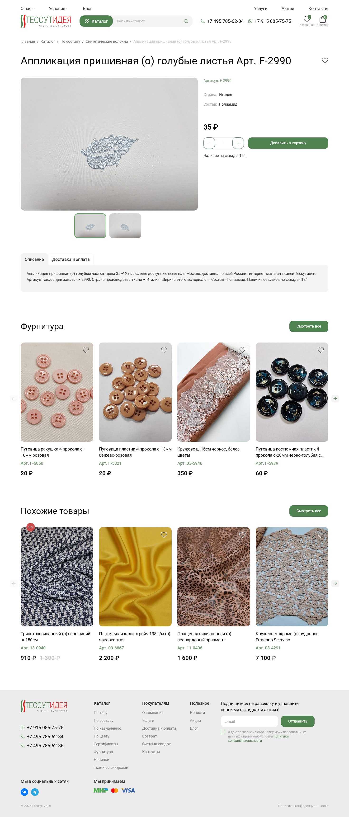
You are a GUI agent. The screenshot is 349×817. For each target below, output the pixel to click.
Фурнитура (103, 752)
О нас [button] (26, 8)
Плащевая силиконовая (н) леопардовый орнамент (204, 636)
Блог (87, 8)
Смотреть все (309, 326)
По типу (101, 712)
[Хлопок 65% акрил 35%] (57, 576)
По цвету (101, 736)
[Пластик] (135, 392)
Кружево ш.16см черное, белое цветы (208, 452)
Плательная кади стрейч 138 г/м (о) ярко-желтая (134, 636)
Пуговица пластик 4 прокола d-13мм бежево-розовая (135, 452)
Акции (288, 8)
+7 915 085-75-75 (273, 21)
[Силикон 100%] (213, 576)
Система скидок (156, 744)
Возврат (149, 736)
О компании (153, 712)
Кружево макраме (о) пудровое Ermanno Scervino (287, 636)
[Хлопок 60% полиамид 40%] (292, 576)
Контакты (318, 8)
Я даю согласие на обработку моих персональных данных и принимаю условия (267, 736)
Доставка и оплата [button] (71, 259)
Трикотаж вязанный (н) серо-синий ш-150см (55, 636)
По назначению (107, 728)
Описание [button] (34, 259)
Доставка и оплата (159, 728)
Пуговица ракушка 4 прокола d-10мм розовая (52, 452)
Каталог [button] (100, 21)
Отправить (297, 721)
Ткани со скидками (111, 767)
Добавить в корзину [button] (288, 143)
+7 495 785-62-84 (225, 21)
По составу (103, 720)
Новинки (101, 759)
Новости (197, 712)
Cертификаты (106, 744)
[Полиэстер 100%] (213, 392)
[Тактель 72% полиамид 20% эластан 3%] (135, 576)
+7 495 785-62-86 (45, 745)
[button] (186, 21)
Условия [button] (57, 8)
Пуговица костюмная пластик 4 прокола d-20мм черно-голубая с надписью (288, 452)
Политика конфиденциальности (303, 806)
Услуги (260, 8)
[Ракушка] (57, 392)
